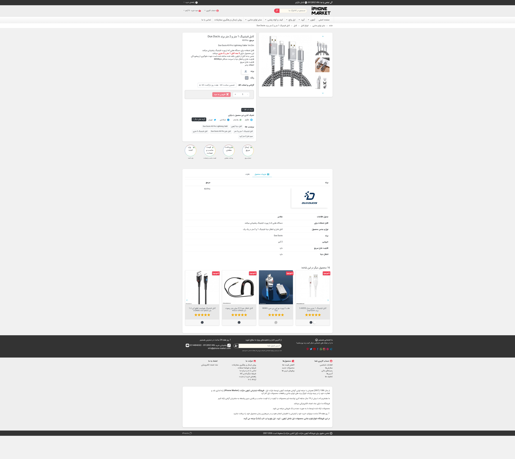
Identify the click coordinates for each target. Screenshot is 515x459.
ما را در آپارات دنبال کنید (327, 349)
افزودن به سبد (221, 94)
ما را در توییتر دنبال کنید (311, 349)
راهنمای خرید (191, 2)
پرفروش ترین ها (288, 370)
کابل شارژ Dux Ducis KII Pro (221, 131)
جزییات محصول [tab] (262, 174)
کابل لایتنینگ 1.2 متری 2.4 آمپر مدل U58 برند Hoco (299, 309)
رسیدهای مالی (327, 370)
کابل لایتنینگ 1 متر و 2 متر (243, 131)
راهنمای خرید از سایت (247, 376)
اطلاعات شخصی (326, 365)
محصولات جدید (288, 367)
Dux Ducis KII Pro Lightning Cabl (215, 126)
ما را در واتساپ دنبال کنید (320, 349)
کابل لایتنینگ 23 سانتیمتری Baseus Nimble (225, 309)
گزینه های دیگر (199, 119)
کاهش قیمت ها (288, 365)
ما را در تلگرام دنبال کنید (331, 349)
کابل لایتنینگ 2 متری (200, 131)
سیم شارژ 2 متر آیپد (246, 136)
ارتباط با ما (252, 379)
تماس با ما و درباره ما (248, 370)
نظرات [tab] (247, 174)
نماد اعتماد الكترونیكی (209, 365)
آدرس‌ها (329, 373)
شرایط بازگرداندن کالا (248, 373)
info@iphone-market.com (208, 347)
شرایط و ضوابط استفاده (247, 367)
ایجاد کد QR (248, 109)
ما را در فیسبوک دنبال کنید (317, 349)
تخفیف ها (329, 376)
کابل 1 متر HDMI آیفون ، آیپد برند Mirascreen (262, 309)
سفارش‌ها (329, 367)
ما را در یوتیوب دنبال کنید (314, 349)
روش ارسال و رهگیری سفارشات (244, 365)
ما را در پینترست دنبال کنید (307, 349)
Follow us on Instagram (324, 349)
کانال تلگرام (301, 2)
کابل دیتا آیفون (236, 126)
